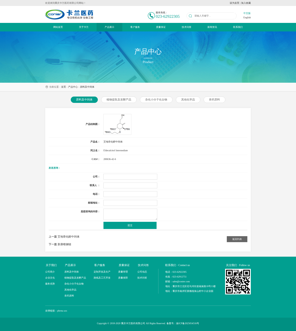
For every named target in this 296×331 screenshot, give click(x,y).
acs (65, 310)
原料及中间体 (87, 87)
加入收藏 (246, 3)
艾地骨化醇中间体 (68, 236)
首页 (63, 87)
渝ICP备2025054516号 (187, 323)
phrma (60, 310)
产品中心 (73, 87)
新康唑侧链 (64, 244)
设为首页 (234, 3)
